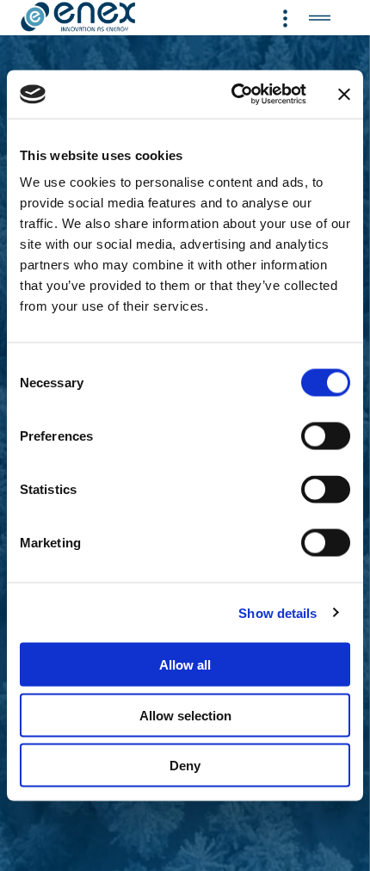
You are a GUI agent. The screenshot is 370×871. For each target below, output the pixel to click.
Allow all (185, 665)
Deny (185, 765)
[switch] (325, 436)
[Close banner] (344, 94)
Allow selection (185, 714)
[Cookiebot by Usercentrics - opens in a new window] (232, 94)
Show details (277, 612)
